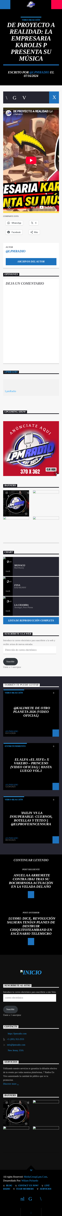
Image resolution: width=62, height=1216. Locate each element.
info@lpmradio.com (16, 1045)
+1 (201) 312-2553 (15, 1039)
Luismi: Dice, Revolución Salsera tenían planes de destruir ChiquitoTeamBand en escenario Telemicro (31, 925)
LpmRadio (11, 371)
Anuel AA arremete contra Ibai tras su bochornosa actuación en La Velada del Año (31, 881)
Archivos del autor (31, 261)
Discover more (10, 1084)
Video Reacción (31, 20)
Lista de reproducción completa (31, 620)
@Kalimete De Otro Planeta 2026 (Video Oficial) (31, 711)
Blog (9, 1185)
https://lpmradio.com (17, 1033)
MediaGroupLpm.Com (35, 1176)
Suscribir (10, 661)
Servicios (45, 1189)
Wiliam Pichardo (29, 1180)
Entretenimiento (15, 746)
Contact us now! (28, 1185)
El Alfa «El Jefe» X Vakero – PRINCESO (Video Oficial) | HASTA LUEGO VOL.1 (31, 765)
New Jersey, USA (16, 1050)
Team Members (25, 1189)
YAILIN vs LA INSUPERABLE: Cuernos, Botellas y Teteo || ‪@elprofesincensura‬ (31, 818)
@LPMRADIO (39, 72)
